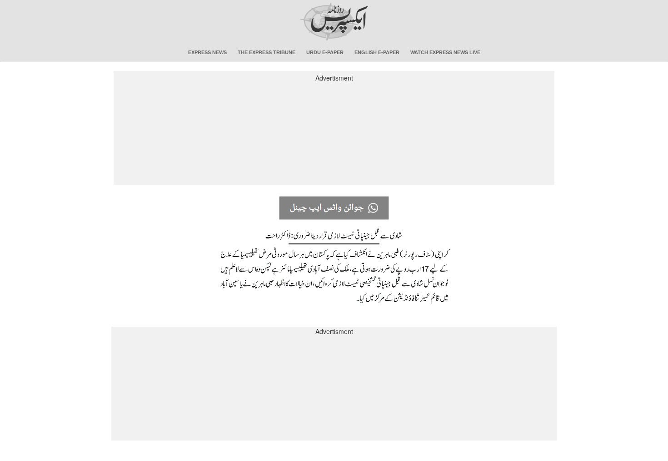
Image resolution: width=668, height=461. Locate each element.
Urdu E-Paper (325, 52)
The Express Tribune (266, 52)
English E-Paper (376, 52)
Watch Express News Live (445, 52)
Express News (207, 52)
